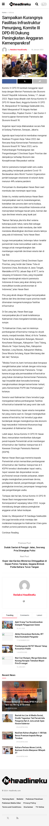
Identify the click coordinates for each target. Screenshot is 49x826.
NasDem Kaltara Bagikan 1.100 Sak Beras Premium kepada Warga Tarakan (31, 735)
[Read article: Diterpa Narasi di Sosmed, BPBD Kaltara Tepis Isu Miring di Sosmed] (24, 697)
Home (4, 13)
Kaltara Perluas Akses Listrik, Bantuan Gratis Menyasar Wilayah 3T (30, 750)
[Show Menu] (3, 4)
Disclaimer (28, 807)
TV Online (40, 807)
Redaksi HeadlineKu (18, 50)
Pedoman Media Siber (11, 803)
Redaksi (20, 799)
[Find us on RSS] (17, 818)
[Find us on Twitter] (8, 818)
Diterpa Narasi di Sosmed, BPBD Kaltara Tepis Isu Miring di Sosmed (23, 703)
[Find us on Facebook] (3, 818)
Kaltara (11, 13)
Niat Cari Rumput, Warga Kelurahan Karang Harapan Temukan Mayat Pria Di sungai (31, 660)
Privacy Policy (29, 803)
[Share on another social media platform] (40, 81)
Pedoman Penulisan (34, 799)
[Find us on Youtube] (13, 818)
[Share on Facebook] (9, 81)
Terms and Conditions (11, 807)
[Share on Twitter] (24, 81)
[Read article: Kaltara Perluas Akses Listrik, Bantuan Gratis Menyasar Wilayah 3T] (7, 750)
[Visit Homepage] (20, 4)
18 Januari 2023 (37, 50)
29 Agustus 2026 (11, 708)
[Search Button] (36, 4)
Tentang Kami (8, 799)
